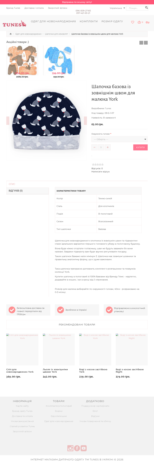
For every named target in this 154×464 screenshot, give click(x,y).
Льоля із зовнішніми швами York (55, 370)
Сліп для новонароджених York (20, 370)
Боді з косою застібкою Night (130, 370)
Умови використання (22, 421)
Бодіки (58, 411)
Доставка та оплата (22, 416)
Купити (140, 147)
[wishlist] (133, 22)
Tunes (108, 108)
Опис (12, 184)
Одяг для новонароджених (58, 421)
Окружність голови (100, 134)
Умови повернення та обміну (95, 421)
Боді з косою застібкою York (93, 370)
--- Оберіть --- (101, 139)
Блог (95, 411)
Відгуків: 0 (97, 168)
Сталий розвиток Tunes (22, 426)
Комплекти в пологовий (59, 406)
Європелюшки (59, 416)
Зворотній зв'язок (22, 431)
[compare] (96, 154)
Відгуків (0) (16, 190)
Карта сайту (22, 406)
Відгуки (95, 416)
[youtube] (84, 448)
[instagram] (70, 448)
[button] (141, 43)
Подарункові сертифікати (95, 406)
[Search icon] (146, 8)
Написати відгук (100, 171)
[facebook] (77, 448)
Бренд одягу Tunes (22, 411)
